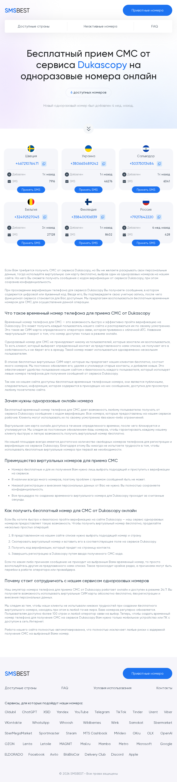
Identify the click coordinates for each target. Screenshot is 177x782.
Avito (54, 754)
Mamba (105, 744)
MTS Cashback (95, 733)
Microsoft (144, 744)
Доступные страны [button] (33, 26)
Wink (115, 723)
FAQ (65, 688)
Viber (168, 712)
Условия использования (112, 688)
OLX (150, 733)
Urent (153, 712)
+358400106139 (84, 217)
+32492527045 (26, 217)
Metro (123, 744)
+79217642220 (141, 217)
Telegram (102, 712)
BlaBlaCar (71, 754)
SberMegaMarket (18, 733)
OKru (137, 733)
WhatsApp (40, 723)
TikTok (121, 712)
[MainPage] (17, 10)
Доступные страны (20, 688)
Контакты (164, 688)
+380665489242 (84, 163)
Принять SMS (31, 189)
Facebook (36, 754)
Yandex (62, 712)
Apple (133, 754)
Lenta (27, 744)
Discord (117, 754)
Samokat (136, 723)
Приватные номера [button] (147, 10)
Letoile (45, 744)
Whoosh (66, 723)
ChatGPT (29, 712)
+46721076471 (27, 163)
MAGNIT (66, 744)
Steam (71, 733)
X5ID (47, 712)
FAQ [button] (154, 26)
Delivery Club (95, 754)
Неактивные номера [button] (100, 26)
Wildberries (92, 723)
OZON (9, 744)
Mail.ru (85, 744)
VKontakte (13, 723)
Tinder (138, 712)
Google (166, 744)
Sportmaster (49, 733)
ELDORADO (14, 754)
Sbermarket (163, 723)
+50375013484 (142, 163)
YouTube (81, 712)
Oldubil (10, 712)
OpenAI (166, 733)
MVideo (120, 733)
